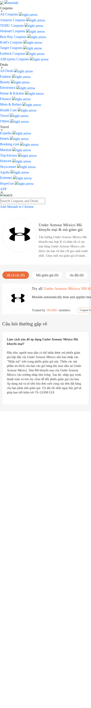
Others (5, 121)
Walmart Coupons (13, 31)
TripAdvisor (9, 155)
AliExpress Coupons (15, 59)
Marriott (6, 150)
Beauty (5, 82)
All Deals (7, 71)
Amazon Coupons (13, 20)
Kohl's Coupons (11, 42)
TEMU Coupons (12, 25)
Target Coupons (11, 48)
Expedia (6, 133)
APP (3, 189)
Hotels (5, 138)
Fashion (6, 76)
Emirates (6, 178)
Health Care (9, 110)
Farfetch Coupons (13, 53)
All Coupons (9, 14)
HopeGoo (7, 183)
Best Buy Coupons (13, 37)
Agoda (5, 172)
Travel (5, 116)
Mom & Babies (11, 104)
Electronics (8, 87)
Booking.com (10, 144)
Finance (6, 99)
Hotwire (6, 161)
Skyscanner (8, 167)
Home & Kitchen (12, 93)
